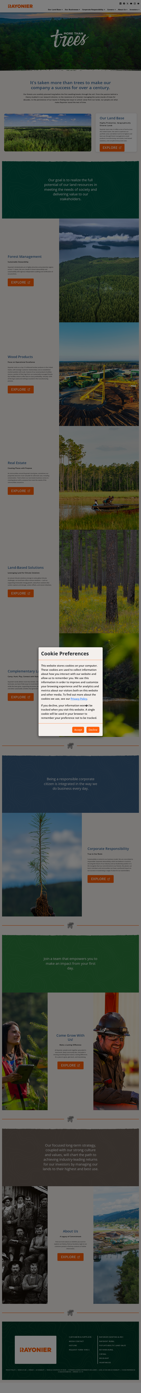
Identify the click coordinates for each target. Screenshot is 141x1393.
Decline (93, 729)
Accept (78, 729)
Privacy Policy (79, 698)
